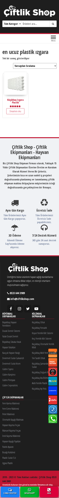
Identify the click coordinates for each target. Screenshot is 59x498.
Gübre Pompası (8, 380)
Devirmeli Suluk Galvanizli (13, 358)
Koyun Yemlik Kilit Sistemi (42, 333)
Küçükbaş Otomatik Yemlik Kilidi (43, 345)
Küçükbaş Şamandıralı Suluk (41, 365)
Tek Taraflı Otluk (38, 358)
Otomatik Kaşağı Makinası (12, 419)
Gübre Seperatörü (10, 385)
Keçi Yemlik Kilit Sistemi (41, 338)
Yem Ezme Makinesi (10, 408)
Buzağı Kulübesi (8, 452)
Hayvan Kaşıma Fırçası (11, 425)
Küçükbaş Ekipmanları (38, 315)
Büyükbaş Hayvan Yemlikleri (9, 324)
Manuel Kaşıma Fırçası (11, 430)
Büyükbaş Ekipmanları (9, 315)
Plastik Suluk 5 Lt (9, 458)
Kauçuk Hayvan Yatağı (11, 353)
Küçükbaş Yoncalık (39, 327)
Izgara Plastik (7, 463)
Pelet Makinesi (8, 414)
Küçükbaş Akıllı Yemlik (41, 353)
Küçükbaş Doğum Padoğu (42, 372)
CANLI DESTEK (10, 493)
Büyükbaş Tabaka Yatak (11, 342)
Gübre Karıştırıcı (8, 374)
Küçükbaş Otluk (38, 322)
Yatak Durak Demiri (10, 336)
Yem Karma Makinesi (11, 403)
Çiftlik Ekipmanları (13, 397)
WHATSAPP (29, 493)
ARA (49, 493)
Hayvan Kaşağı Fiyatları (11, 441)
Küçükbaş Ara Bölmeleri (41, 378)
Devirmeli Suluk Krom (11, 363)
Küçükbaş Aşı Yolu (39, 388)
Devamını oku (15, 111)
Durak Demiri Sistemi (11, 331)
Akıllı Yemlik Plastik (39, 383)
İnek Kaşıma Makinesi (11, 436)
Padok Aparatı (8, 447)
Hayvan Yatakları (8, 347)
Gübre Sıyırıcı (7, 369)
